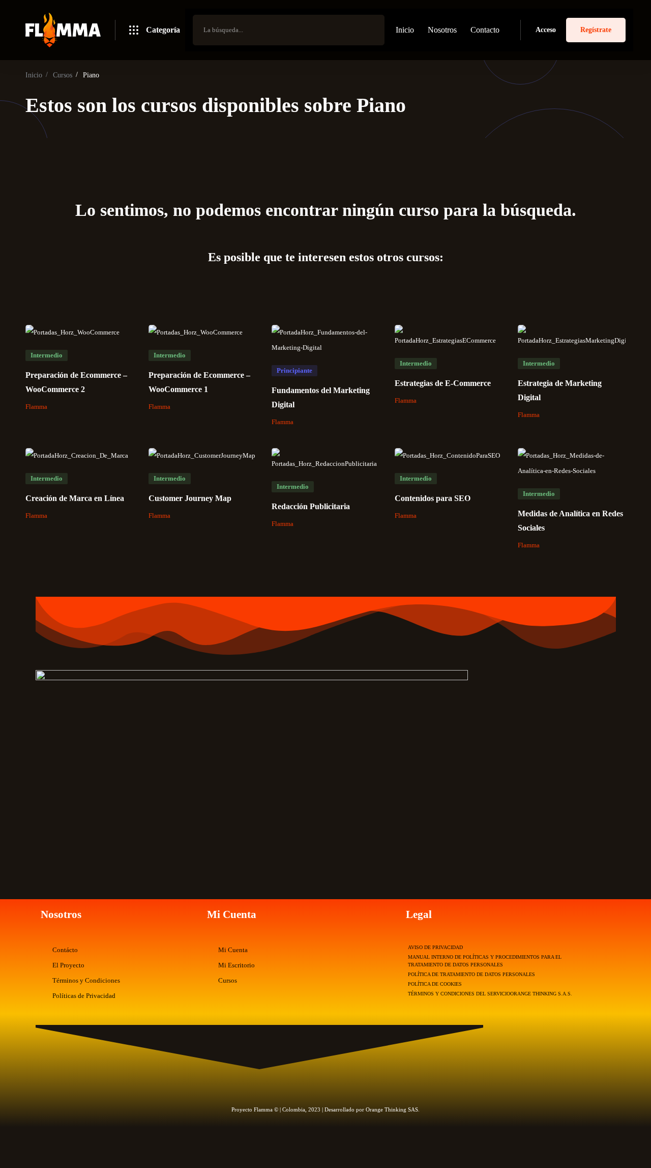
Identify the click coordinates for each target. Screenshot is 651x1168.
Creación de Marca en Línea (74, 498)
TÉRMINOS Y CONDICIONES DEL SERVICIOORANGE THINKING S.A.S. (490, 993)
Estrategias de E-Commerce (443, 383)
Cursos (62, 75)
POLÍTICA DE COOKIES (435, 984)
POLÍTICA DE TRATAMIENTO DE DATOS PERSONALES (471, 974)
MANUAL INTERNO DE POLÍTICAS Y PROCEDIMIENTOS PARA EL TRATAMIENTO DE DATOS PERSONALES (484, 960)
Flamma (36, 406)
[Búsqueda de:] (288, 30)
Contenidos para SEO (432, 498)
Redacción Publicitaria (311, 506)
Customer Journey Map (190, 498)
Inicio (33, 75)
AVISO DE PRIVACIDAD (435, 947)
